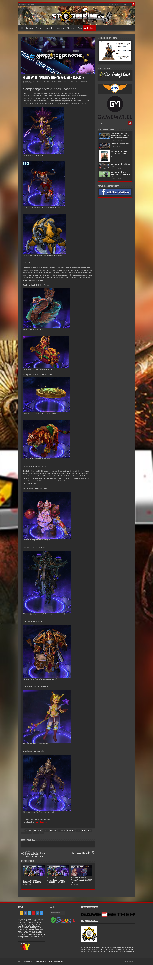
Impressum (38, 961)
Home (22, 27)
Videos (80, 28)
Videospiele (70, 28)
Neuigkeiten (30, 28)
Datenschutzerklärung (56, 961)
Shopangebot (27, 833)
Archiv (48, 81)
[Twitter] (113, 4)
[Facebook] (111, 4)
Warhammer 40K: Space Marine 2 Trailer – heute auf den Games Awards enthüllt (120, 136)
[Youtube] (115, 4)
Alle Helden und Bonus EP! (80, 852)
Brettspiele (48, 28)
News (78, 830)
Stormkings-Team (42, 822)
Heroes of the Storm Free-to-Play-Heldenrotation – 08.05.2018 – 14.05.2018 (56, 880)
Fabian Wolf (28, 81)
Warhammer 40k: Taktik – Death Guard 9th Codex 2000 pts (120, 174)
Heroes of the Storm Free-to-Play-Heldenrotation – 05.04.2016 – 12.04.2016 (35, 854)
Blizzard (38, 830)
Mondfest (62, 830)
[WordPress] (118, 4)
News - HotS (53, 81)
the (42, 833)
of (84, 830)
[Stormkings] (76, 15)
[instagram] (120, 4)
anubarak (29, 830)
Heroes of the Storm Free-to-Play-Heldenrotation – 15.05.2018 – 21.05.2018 (33, 880)
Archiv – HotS (88, 28)
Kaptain (53, 830)
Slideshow (66, 81)
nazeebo (71, 830)
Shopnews (60, 81)
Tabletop (39, 28)
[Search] (133, 4)
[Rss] (109, 4)
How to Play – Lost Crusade (120, 144)
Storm (36, 833)
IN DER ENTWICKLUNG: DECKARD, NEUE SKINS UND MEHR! (81, 880)
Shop (89, 830)
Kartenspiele (60, 28)
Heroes (46, 830)
